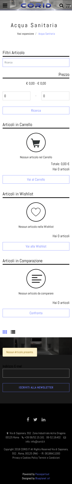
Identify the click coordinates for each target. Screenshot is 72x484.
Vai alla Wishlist (36, 246)
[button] (36, 110)
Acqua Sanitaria (46, 34)
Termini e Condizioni (49, 457)
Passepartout (42, 474)
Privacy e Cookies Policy (25, 457)
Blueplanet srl (42, 478)
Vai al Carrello (36, 179)
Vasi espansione (25, 34)
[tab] (7, 332)
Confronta (36, 313)
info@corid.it (38, 441)
